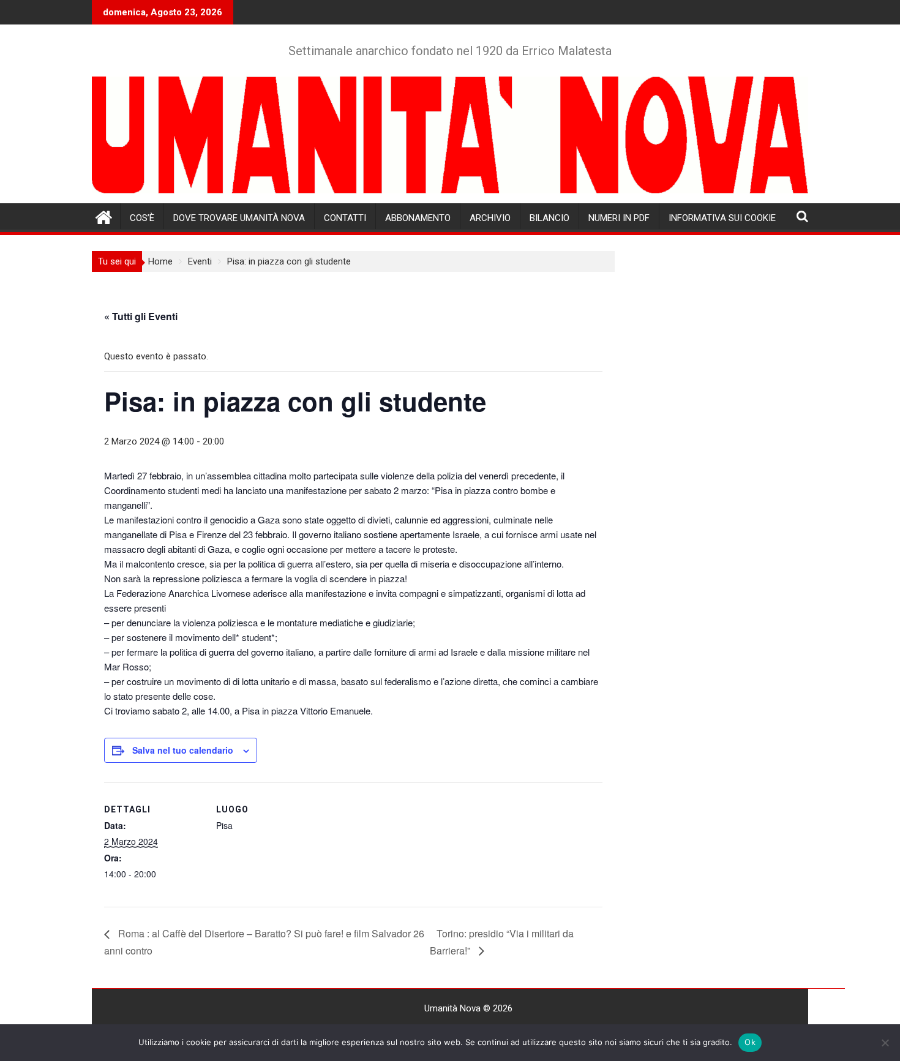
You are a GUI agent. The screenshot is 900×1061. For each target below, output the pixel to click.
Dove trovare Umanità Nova (239, 217)
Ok (750, 1042)
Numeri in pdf (619, 217)
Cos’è (142, 217)
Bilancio (549, 217)
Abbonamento (418, 217)
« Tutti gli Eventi (141, 316)
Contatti (345, 217)
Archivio (490, 217)
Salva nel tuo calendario (182, 750)
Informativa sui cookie (722, 217)
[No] (885, 1043)
